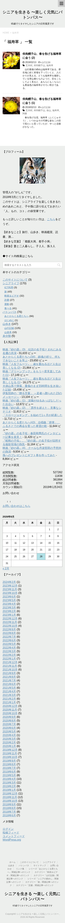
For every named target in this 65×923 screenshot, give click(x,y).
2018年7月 (9, 811)
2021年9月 (9, 673)
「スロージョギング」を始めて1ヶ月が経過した (32, 415)
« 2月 (6, 568)
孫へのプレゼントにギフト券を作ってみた (29, 455)
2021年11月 (10, 665)
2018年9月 (9, 804)
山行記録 (45, 62)
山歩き (7, 323)
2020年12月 (10, 706)
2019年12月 (10, 749)
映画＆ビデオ (11, 295)
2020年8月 (9, 720)
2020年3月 (9, 738)
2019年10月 (10, 757)
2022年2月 (9, 654)
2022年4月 (9, 647)
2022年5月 (9, 644)
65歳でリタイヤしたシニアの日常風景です (33, 905)
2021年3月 (9, 695)
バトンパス (9, 312)
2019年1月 (9, 789)
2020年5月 (9, 731)
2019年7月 (9, 768)
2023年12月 (10, 585)
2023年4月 (9, 603)
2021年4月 (9, 691)
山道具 (8, 332)
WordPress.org (12, 839)
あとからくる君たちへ (16, 316)
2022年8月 (9, 633)
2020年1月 (9, 746)
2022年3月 (9, 651)
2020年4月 (9, 735)
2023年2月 (9, 611)
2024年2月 (9, 582)
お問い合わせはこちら (16, 505)
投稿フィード (11, 832)
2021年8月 (9, 676)
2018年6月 (9, 815)
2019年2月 (9, 786)
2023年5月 (9, 600)
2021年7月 (9, 680)
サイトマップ (39, 865)
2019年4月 (9, 778)
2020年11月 (10, 709)
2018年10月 (10, 800)
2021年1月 (9, 702)
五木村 (29, 65)
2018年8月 (9, 808)
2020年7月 (9, 724)
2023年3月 (9, 607)
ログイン (8, 828)
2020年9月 (9, 716)
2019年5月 (9, 775)
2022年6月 (9, 640)
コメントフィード (14, 836)
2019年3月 (9, 782)
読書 (6, 300)
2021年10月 (10, 669)
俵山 (48, 110)
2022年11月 (10, 622)
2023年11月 (10, 589)
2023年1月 (9, 614)
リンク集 (20, 869)
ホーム (12, 862)
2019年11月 (10, 753)
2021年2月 (9, 698)
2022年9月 (9, 629)
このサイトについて (15, 279)
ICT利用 (8, 287)
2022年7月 (9, 636)
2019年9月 (9, 760)
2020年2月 (9, 742)
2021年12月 (10, 662)
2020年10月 (10, 713)
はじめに (9, 320)
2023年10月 (10, 592)
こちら (51, 219)
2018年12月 (10, 793)
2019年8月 (9, 764)
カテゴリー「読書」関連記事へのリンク (35, 885)
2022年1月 (9, 658)
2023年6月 (9, 596)
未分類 (7, 335)
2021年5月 (9, 687)
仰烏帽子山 (39, 65)
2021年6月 (9, 684)
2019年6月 (9, 771)
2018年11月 (10, 797)
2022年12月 (10, 618)
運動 (6, 304)
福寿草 (49, 65)
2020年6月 (9, 727)
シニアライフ (11, 283)
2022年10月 (10, 625)
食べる (8, 308)
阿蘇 (25, 113)
